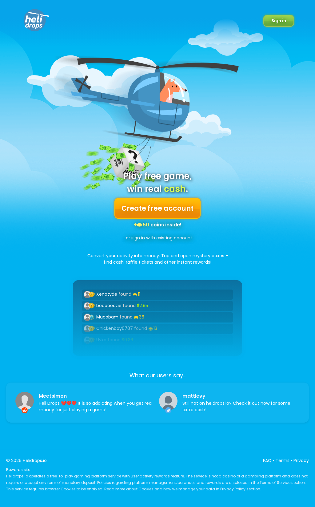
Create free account (157, 208)
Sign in (278, 21)
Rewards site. (18, 469)
